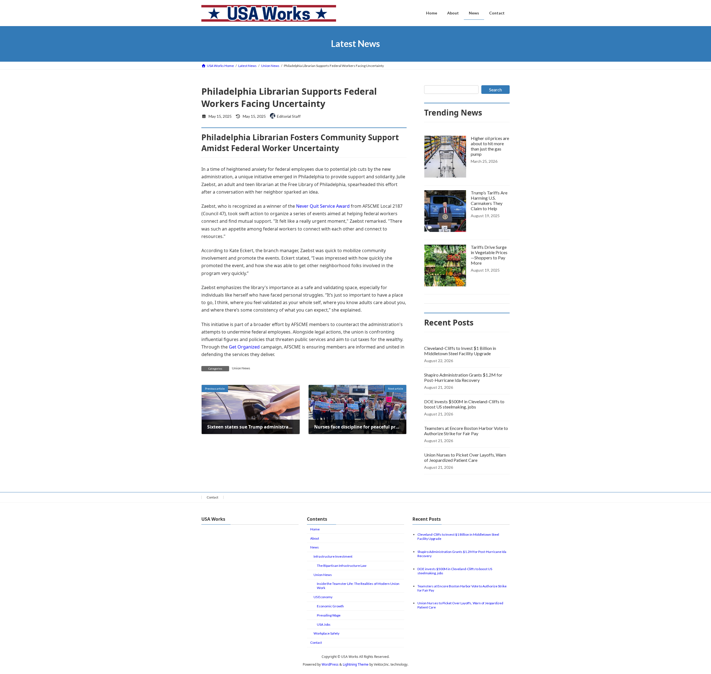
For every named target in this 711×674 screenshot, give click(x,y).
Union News (241, 368)
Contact (212, 497)
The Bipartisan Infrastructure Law (341, 565)
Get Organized (244, 347)
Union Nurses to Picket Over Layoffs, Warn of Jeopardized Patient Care (465, 457)
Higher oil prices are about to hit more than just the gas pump (490, 146)
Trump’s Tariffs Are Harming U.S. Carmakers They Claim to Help (489, 200)
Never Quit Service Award (323, 206)
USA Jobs (324, 624)
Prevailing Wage (329, 615)
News (314, 547)
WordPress (330, 664)
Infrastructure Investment (333, 556)
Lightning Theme (356, 664)
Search (495, 89)
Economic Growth (330, 606)
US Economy (323, 597)
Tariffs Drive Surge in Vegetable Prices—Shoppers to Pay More (489, 254)
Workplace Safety (326, 633)
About (314, 538)
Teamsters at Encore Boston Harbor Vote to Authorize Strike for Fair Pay (466, 430)
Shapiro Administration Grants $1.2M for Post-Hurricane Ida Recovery (463, 377)
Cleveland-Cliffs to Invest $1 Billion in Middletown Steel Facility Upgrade (460, 350)
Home (315, 529)
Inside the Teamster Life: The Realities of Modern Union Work (358, 586)
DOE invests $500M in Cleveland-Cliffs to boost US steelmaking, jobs (464, 404)
